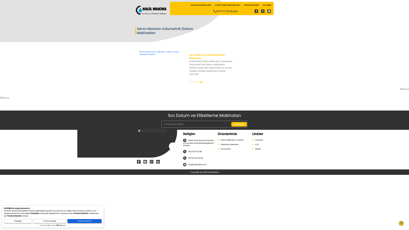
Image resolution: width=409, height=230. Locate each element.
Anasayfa (259, 140)
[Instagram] (262, 11)
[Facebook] (256, 11)
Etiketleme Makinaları (227, 5)
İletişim (267, 5)
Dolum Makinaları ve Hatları (232, 140)
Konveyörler (251, 5)
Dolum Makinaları (201, 5)
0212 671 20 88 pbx (227, 11)
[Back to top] (401, 223)
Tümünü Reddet (49, 221)
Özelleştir (18, 221)
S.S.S (257, 144)
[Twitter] (269, 11)
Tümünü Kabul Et (84, 221)
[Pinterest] (145, 162)
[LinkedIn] (158, 162)
